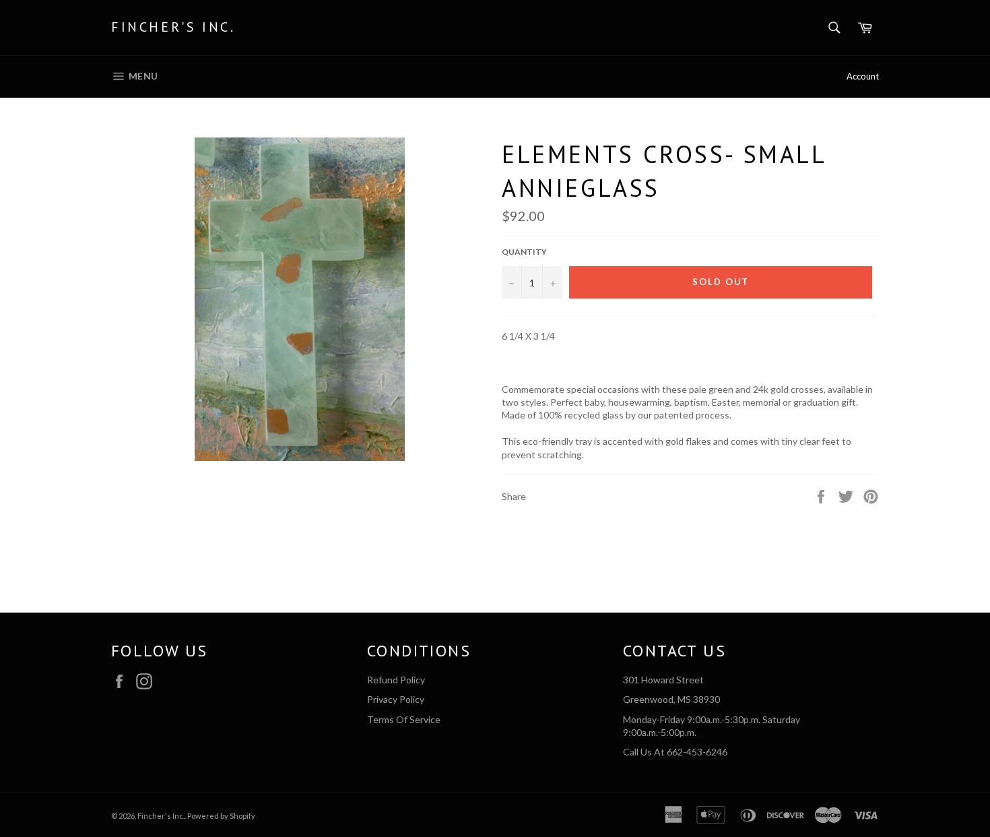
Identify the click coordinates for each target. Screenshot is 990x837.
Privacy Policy (395, 699)
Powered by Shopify (221, 815)
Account (863, 76)
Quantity (524, 252)
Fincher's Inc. (173, 27)
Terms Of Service (403, 719)
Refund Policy (396, 679)
